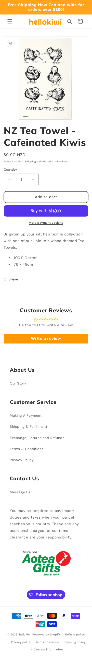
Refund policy (75, 634)
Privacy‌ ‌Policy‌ (22, 460)
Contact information (48, 649)
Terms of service (47, 642)
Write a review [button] (46, 338)
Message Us (20, 492)
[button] (9, 21)
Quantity (10, 169)
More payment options (46, 223)
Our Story (18, 383)
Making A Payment (26, 415)
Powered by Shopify (46, 634)
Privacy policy (21, 642)
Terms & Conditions (26, 449)
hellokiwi (25, 634)
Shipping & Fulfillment (28, 426)
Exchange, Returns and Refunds (37, 438)
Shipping (30, 161)
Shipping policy (75, 642)
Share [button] (13, 279)
